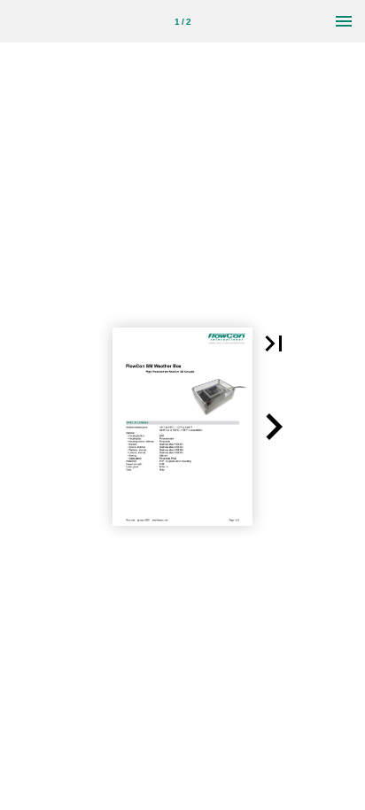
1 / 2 (183, 22)
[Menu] (343, 21)
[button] (273, 343)
